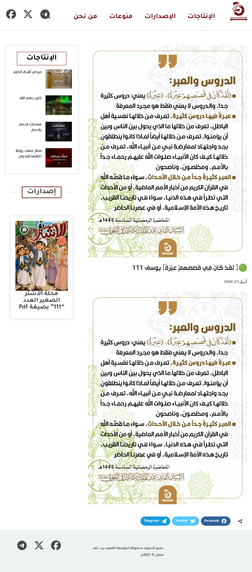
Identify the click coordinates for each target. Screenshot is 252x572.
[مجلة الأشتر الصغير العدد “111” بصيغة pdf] (41, 256)
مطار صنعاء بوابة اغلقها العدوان (28, 154)
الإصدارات (160, 17)
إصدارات (41, 192)
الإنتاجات (201, 17)
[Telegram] (44, 14)
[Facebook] (11, 14)
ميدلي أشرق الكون (27, 72)
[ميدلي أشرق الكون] (58, 79)
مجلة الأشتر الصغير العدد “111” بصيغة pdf (42, 301)
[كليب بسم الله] (58, 105)
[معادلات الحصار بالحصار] (58, 131)
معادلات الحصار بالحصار (30, 127)
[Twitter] (28, 14)
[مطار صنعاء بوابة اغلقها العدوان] (58, 158)
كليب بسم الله (30, 98)
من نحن (85, 17)
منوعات (121, 17)
